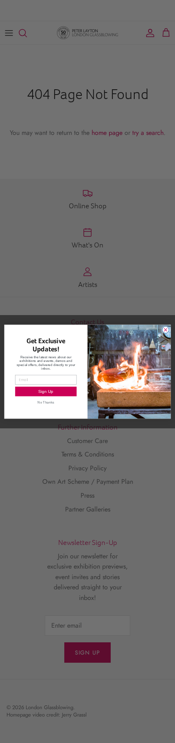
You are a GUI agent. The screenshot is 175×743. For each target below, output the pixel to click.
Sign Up (45, 391)
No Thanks (45, 402)
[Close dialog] (165, 329)
